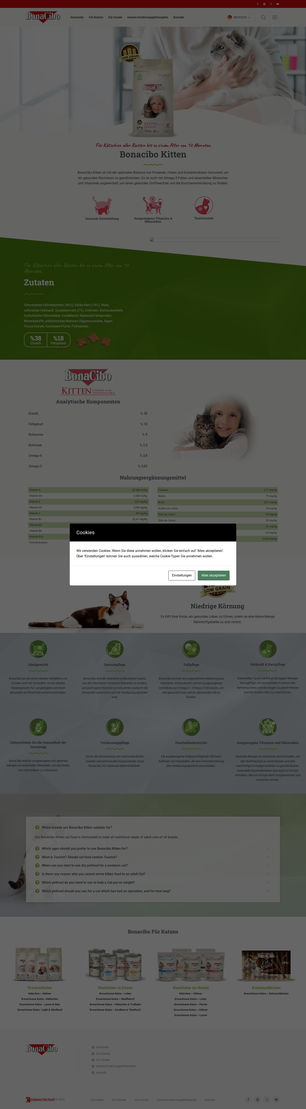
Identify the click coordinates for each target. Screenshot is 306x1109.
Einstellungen (182, 575)
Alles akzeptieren (213, 575)
